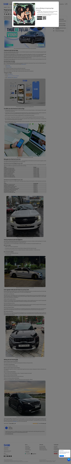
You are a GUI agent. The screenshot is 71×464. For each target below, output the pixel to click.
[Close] (58, 2)
